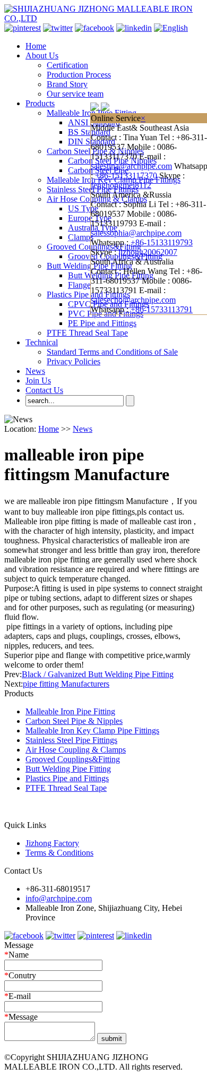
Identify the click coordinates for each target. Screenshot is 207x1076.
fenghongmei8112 (121, 185)
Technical (41, 342)
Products (40, 103)
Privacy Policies (73, 361)
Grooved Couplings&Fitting (72, 759)
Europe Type (89, 218)
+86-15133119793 (162, 242)
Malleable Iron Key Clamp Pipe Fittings (92, 730)
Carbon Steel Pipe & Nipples (74, 720)
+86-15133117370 (126, 175)
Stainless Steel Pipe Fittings (71, 740)
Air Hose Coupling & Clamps (75, 749)
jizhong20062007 (147, 252)
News (35, 370)
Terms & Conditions (59, 852)
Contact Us (44, 390)
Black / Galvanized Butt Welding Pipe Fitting (98, 674)
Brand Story (67, 84)
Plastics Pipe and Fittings (88, 294)
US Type (83, 208)
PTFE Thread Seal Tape (87, 332)
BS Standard (89, 131)
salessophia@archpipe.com (136, 232)
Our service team (75, 93)
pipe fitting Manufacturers (66, 683)
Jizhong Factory (52, 843)
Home (35, 45)
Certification (67, 65)
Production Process (79, 74)
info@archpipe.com (58, 898)
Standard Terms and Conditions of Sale (112, 351)
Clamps (80, 237)
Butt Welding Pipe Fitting (89, 265)
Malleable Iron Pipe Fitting (70, 711)
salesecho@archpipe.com (133, 299)
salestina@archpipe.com (131, 165)
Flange (79, 284)
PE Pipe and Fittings (102, 323)
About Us (41, 55)
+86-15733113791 (162, 309)
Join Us (38, 380)
